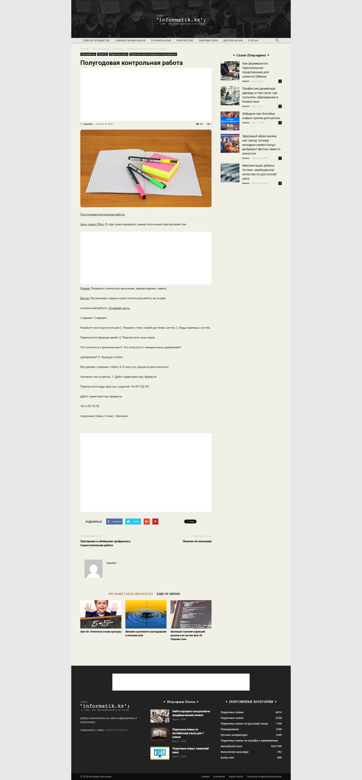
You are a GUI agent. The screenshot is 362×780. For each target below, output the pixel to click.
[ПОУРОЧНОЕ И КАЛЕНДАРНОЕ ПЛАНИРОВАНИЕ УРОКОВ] (181, 19)
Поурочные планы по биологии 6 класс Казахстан (153, 54)
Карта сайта (236, 776)
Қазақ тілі (227, 757)
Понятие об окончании (197, 541)
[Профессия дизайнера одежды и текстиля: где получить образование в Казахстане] (230, 95)
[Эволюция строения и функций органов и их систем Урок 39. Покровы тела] (191, 614)
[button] (277, 40)
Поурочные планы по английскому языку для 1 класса (188, 733)
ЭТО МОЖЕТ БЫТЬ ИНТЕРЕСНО (130, 593)
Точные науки (161, 40)
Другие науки (233, 40)
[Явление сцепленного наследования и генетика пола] (145, 614)
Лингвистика (208, 40)
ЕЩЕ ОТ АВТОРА (168, 593)
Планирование (100, 48)
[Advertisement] (146, 94)
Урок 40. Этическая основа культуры (100, 631)
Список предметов (96, 40)
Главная (205, 776)
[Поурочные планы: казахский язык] (159, 753)
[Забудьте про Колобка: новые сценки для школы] (230, 121)
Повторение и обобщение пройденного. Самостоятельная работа (105, 543)
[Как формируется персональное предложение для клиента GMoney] (230, 70)
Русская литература (234, 735)
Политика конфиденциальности (264, 776)
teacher (88, 123)
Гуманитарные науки (130, 40)
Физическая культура (234, 752)
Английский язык (231, 746)
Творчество (184, 40)
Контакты (219, 776)
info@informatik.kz (116, 730)
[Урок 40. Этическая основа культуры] (100, 614)
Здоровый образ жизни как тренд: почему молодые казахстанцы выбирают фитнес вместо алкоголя (261, 144)
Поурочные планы (118, 54)
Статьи (253, 40)
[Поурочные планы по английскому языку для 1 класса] (159, 734)
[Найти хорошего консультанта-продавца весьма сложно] (159, 716)
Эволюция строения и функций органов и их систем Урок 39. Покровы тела (187, 635)
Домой (84, 48)
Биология (117, 48)
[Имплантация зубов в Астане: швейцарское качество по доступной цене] (230, 172)
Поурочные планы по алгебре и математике (249, 740)
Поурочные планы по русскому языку (244, 723)
